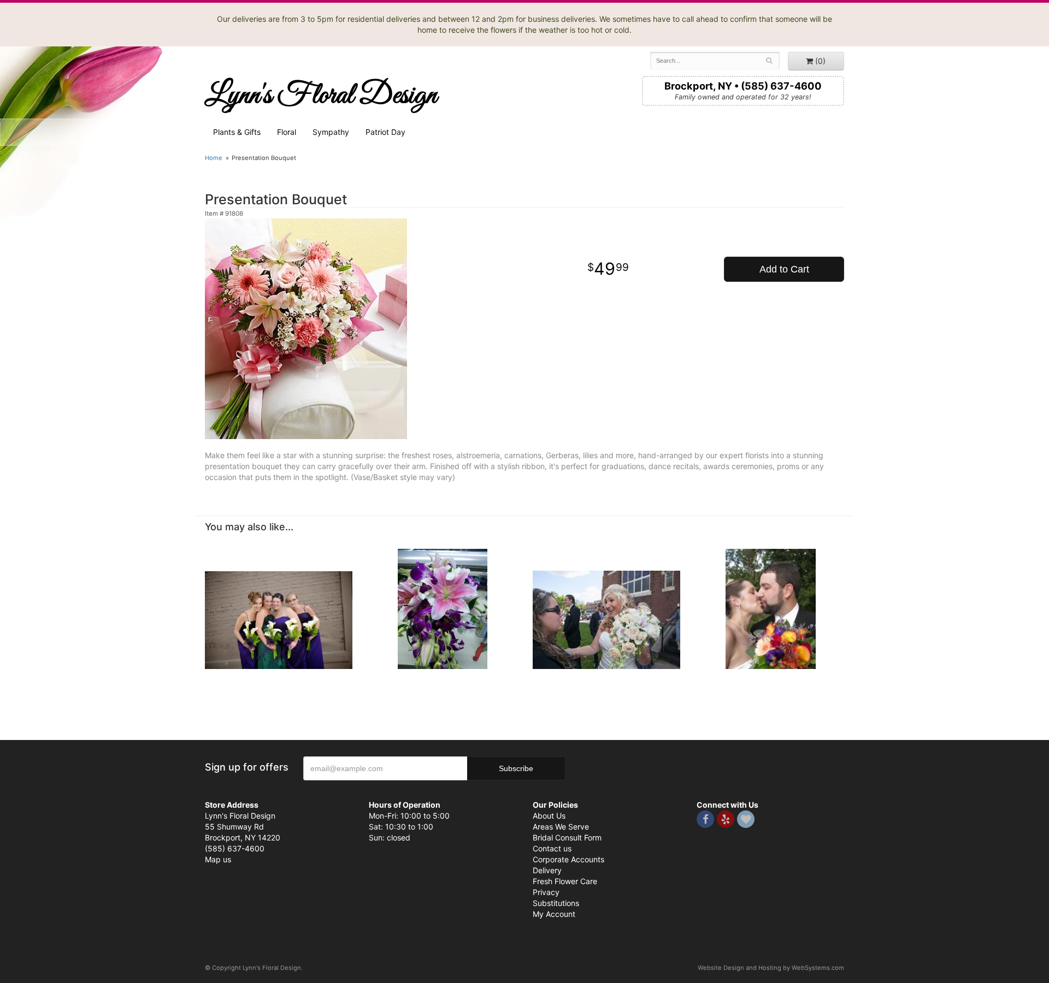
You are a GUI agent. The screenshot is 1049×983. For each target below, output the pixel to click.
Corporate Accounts (568, 859)
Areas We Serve (561, 826)
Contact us (552, 848)
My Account (554, 914)
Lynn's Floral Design (321, 95)
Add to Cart (784, 269)
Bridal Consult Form (567, 837)
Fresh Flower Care (565, 881)
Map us (218, 859)
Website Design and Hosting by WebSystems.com (771, 968)
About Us (549, 815)
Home (213, 158)
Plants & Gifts (237, 132)
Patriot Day (385, 132)
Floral (286, 132)
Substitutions (556, 903)
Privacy (546, 892)
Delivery (547, 870)
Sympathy (331, 132)
